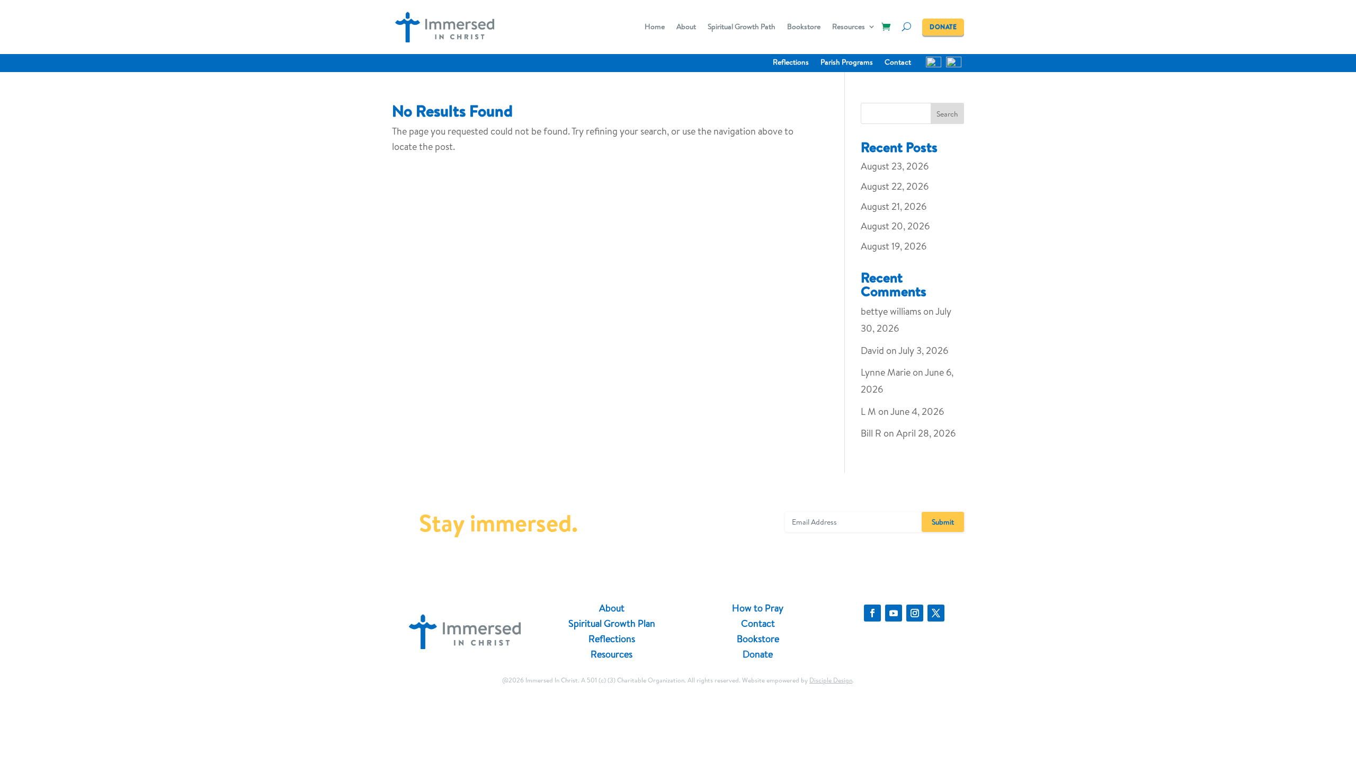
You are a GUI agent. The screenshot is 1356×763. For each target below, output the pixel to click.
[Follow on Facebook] (872, 613)
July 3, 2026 (923, 350)
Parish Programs (846, 62)
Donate (758, 654)
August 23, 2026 (895, 166)
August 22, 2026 (895, 186)
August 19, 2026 (893, 246)
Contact (898, 62)
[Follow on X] (935, 613)
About (686, 27)
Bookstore (803, 27)
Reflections (791, 62)
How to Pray (757, 608)
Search (947, 114)
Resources (848, 27)
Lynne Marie (886, 372)
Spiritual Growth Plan (611, 623)
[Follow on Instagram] (914, 613)
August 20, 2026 (895, 226)
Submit (943, 522)
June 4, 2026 (917, 411)
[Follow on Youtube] (893, 613)
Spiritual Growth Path (741, 27)
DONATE (943, 26)
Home (655, 27)
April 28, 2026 (926, 433)
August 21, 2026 (893, 206)
